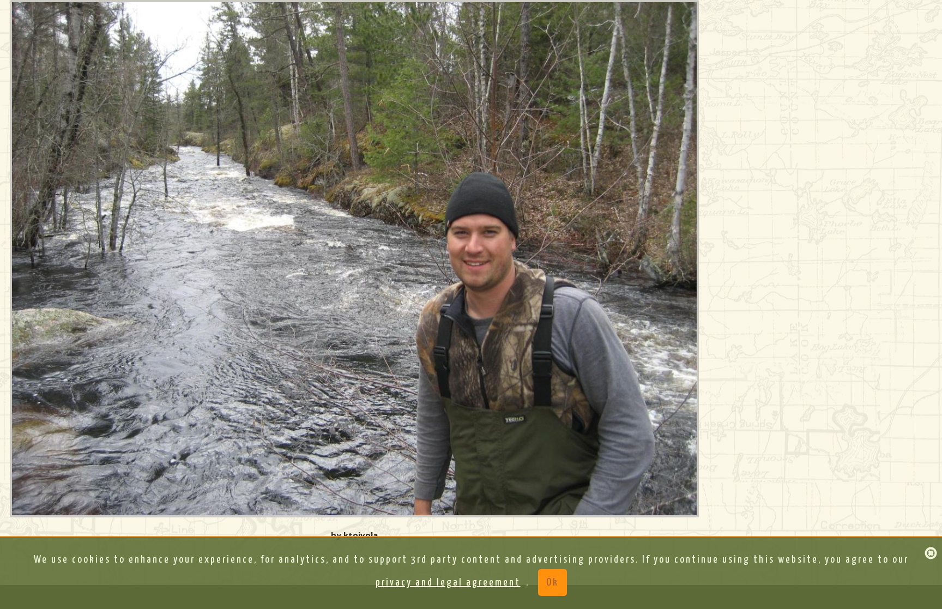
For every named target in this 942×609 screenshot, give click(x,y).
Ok (552, 582)
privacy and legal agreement (448, 582)
